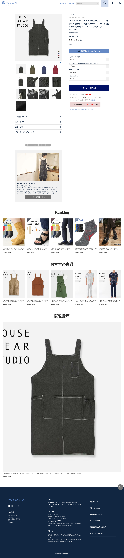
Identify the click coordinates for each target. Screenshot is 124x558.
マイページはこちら (96, 520)
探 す (105, 4)
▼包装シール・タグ (74, 69)
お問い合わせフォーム (96, 514)
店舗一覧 (10, 522)
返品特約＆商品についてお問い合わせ (82, 109)
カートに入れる (91, 88)
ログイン (112, 4)
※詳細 (93, 100)
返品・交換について (96, 508)
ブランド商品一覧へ (38, 197)
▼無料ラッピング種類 (75, 57)
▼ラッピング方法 (74, 76)
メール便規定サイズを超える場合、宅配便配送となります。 (84, 63)
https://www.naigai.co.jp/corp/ (16, 520)
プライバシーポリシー (96, 533)
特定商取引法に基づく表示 (98, 527)
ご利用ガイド (94, 502)
